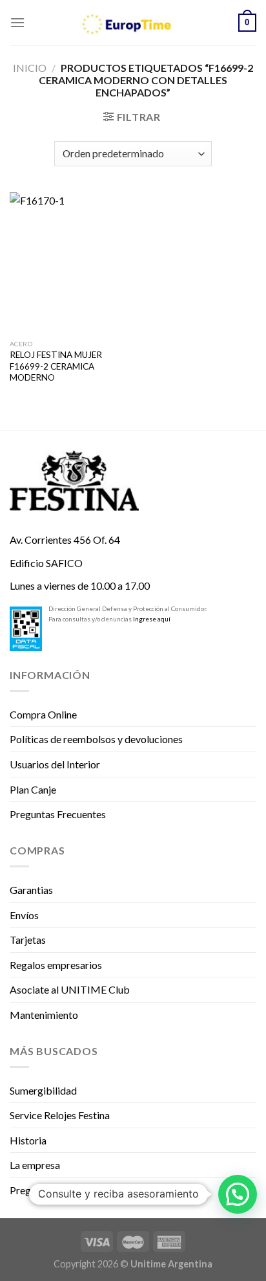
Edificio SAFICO (46, 563)
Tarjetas (28, 939)
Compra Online (43, 714)
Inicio (29, 67)
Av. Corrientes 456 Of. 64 (65, 539)
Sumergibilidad (43, 1090)
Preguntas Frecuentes (58, 814)
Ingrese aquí (151, 619)
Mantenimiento (44, 1014)
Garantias (31, 890)
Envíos (24, 915)
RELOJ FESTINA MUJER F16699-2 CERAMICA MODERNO (56, 366)
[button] (237, 1194)
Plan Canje (33, 789)
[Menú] (17, 22)
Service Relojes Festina (60, 1115)
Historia (28, 1140)
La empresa (35, 1165)
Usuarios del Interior (55, 764)
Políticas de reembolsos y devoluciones (96, 739)
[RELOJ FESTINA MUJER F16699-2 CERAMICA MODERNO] (68, 262)
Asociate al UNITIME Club (70, 989)
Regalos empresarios (56, 965)
